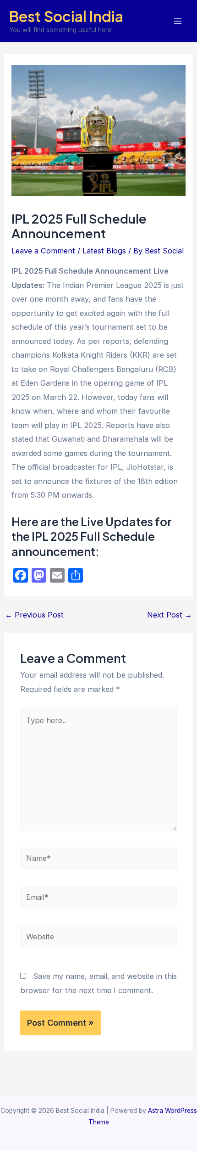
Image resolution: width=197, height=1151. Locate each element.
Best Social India (66, 16)
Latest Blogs (104, 250)
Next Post (169, 614)
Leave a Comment (43, 250)
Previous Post (34, 614)
